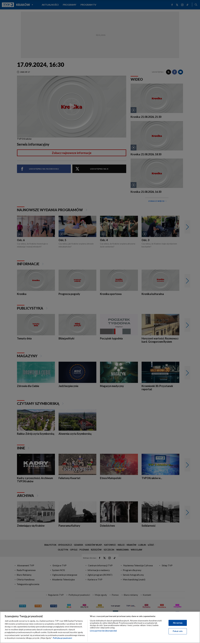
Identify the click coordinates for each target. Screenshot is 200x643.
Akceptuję (177, 623)
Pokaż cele (178, 631)
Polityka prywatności (62, 638)
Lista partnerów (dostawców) (103, 631)
